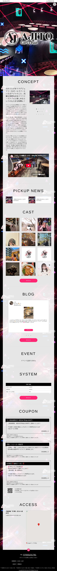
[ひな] (28, 254)
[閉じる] (44, 516)
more (28, 280)
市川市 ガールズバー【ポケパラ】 (8, 567)
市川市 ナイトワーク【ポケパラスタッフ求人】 (45, 567)
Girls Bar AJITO (6, 1)
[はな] (28, 239)
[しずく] (44, 224)
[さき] (12, 224)
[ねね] (28, 224)
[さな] (44, 254)
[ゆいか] (44, 269)
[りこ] (12, 269)
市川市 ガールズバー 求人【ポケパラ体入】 (26, 567)
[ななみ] (44, 239)
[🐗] (28, 269)
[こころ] (12, 239)
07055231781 (51, 1)
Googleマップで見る (32, 543)
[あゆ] (12, 254)
